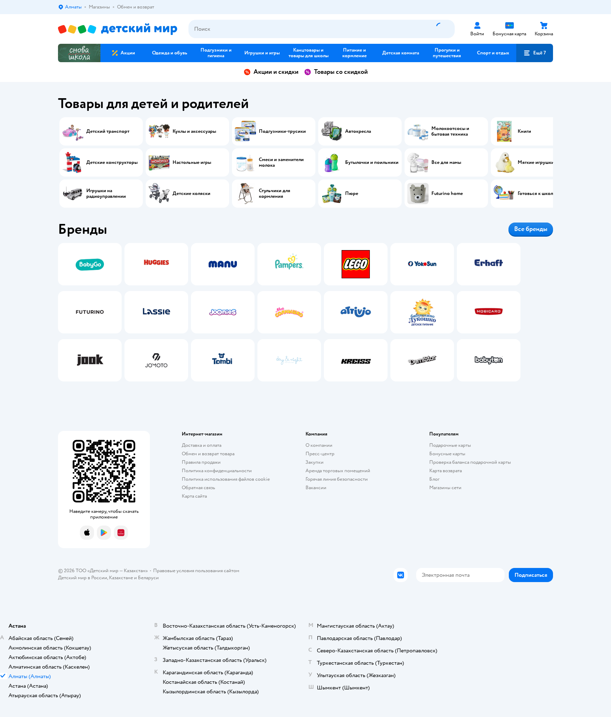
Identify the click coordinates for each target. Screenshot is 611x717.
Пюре (351, 193)
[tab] (90, 312)
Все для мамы (446, 162)
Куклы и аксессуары (194, 131)
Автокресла (358, 131)
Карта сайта (194, 496)
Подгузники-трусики (282, 131)
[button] (534, 53)
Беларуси (148, 578)
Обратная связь (198, 488)
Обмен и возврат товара (208, 454)
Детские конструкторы (112, 162)
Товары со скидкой (341, 72)
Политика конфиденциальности (217, 471)
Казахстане (121, 578)
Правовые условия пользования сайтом (196, 571)
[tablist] (305, 312)
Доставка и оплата (201, 445)
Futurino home (447, 193)
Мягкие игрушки (536, 162)
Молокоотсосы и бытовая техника (450, 131)
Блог (434, 479)
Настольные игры (192, 162)
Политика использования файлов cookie (226, 479)
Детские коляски (191, 193)
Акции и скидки (276, 72)
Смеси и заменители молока (281, 162)
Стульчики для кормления (274, 193)
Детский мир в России (82, 578)
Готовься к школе (536, 193)
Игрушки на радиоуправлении (106, 193)
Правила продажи (201, 462)
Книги (524, 131)
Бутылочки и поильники (371, 162)
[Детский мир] (117, 29)
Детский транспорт (107, 131)
